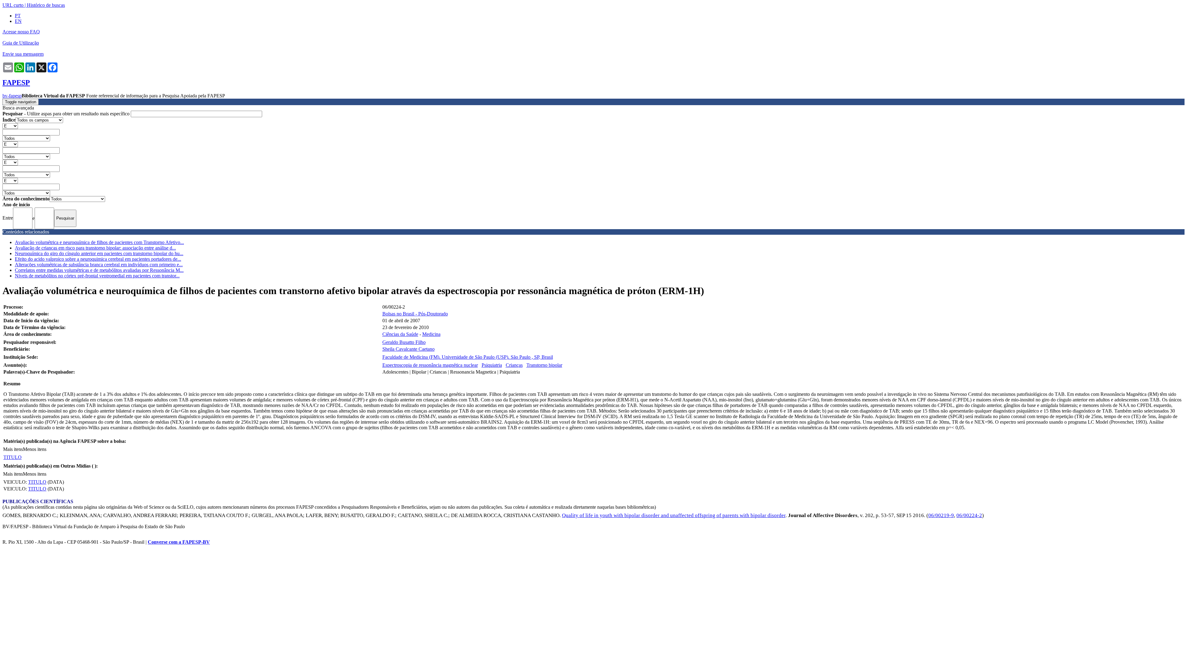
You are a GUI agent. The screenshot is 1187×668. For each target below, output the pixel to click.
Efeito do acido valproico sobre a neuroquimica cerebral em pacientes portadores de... (98, 259)
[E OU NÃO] (10, 125)
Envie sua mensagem (23, 54)
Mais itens (13, 449)
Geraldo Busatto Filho (404, 342)
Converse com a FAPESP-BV (179, 542)
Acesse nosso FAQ (21, 31)
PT (18, 15)
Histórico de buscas (46, 5)
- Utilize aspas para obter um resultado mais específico (66, 113)
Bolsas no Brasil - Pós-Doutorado (415, 313)
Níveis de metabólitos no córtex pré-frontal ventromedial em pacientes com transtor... (97, 275)
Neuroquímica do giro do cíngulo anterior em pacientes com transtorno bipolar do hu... (99, 253)
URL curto (12, 5)
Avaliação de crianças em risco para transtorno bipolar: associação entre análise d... (95, 247)
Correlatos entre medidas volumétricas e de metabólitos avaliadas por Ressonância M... (99, 270)
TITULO (12, 457)
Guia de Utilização (20, 42)
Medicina (431, 334)
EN (18, 21)
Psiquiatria (492, 365)
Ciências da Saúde (400, 334)
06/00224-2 (969, 515)
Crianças (514, 365)
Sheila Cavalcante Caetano (408, 349)
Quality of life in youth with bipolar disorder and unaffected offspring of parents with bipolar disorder (673, 515)
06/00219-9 (941, 515)
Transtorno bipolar (544, 365)
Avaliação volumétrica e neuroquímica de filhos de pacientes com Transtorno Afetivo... (99, 242)
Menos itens (34, 449)
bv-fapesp (12, 95)
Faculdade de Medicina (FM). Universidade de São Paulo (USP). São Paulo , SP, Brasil (467, 357)
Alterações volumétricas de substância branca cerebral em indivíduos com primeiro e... (99, 264)
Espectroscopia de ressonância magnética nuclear (430, 365)
